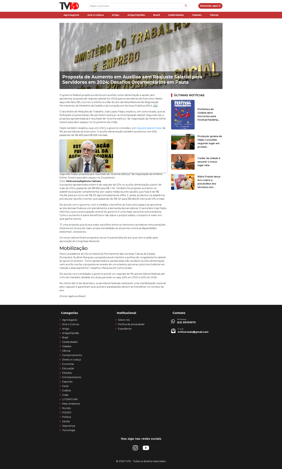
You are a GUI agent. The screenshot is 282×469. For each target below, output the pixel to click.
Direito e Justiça (71, 359)
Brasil (156, 15)
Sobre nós (124, 320)
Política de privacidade (131, 324)
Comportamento (72, 355)
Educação (68, 368)
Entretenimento (71, 377)
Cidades (197, 15)
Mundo (66, 408)
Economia (68, 364)
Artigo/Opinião (136, 15)
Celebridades (176, 15)
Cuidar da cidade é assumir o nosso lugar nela (209, 162)
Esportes (67, 381)
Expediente (125, 328)
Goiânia (66, 390)
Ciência (214, 15)
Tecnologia (68, 430)
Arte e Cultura (95, 15)
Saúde (66, 421)
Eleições (67, 372)
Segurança (68, 425)
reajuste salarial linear (149, 128)
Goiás (65, 395)
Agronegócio (71, 15)
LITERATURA (70, 399)
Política (66, 417)
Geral (65, 386)
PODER (66, 412)
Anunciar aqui (209, 5)
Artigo (115, 15)
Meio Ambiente (71, 403)
